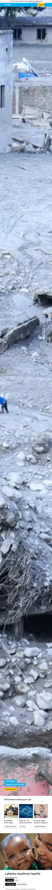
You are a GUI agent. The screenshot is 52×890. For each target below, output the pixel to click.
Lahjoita (40, 4)
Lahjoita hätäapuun (10, 789)
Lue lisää (22, 826)
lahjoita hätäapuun (35, 1)
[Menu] (46, 5)
